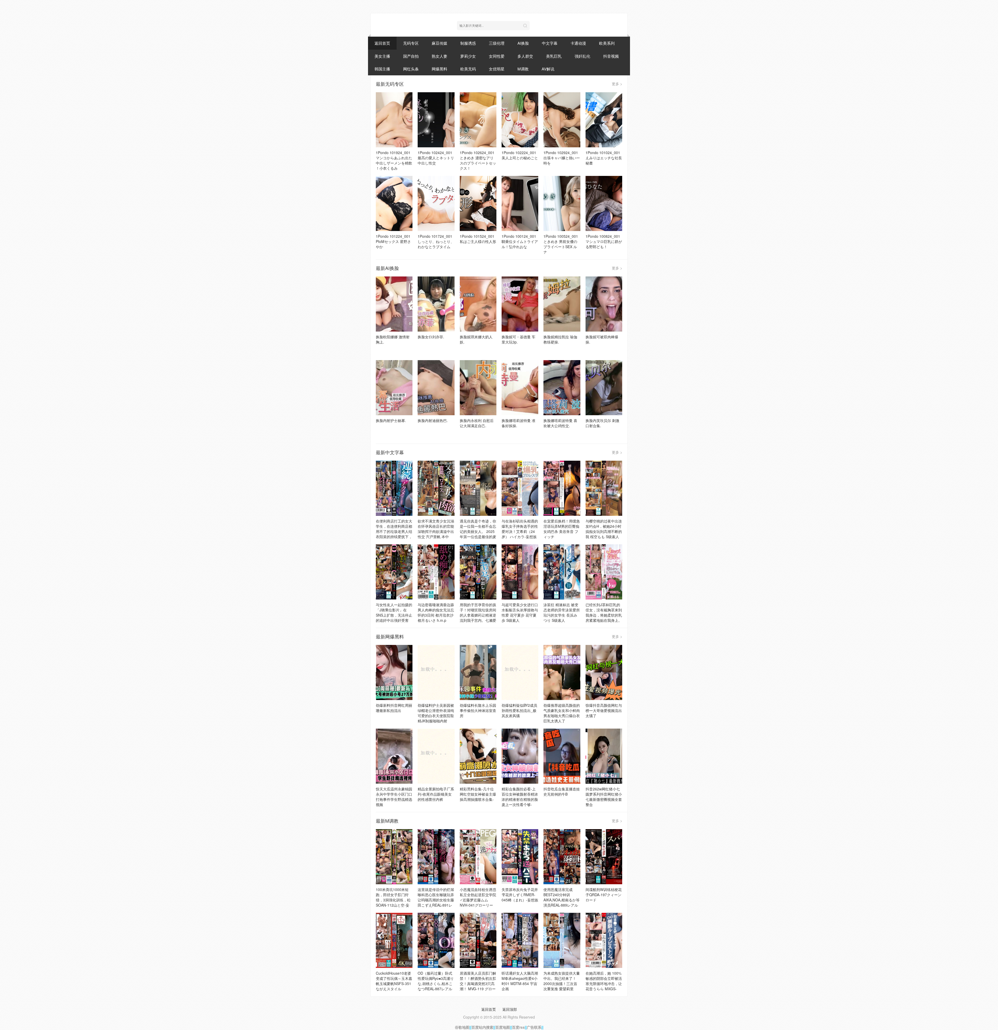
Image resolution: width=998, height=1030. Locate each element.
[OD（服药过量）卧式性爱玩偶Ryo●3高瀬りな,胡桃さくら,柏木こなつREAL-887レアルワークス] (436, 940)
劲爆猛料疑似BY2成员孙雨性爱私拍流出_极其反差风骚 (519, 710)
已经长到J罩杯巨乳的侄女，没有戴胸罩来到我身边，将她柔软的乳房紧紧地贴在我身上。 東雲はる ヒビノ (604, 615)
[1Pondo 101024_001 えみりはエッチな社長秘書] (604, 119)
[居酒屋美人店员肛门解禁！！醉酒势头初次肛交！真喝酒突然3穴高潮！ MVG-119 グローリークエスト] (478, 940)
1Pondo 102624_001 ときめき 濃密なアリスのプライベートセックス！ (478, 160)
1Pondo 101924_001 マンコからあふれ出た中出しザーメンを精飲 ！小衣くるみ (394, 160)
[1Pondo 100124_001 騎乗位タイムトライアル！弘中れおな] (520, 203)
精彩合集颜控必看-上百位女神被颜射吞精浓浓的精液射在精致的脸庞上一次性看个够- (520, 796)
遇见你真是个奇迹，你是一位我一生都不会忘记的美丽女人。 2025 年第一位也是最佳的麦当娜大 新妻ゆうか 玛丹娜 (478, 534)
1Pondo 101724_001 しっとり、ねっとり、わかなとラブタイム (436, 241)
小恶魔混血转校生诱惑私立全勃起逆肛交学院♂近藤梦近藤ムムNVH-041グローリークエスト (478, 900)
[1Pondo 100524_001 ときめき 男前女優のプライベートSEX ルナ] (561, 203)
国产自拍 (411, 56)
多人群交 (525, 56)
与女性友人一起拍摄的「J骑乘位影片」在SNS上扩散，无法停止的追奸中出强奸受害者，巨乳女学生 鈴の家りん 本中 (394, 617)
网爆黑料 (439, 68)
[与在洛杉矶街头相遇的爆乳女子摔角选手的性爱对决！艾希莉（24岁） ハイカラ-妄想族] (520, 488)
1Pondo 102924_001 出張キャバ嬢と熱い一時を (561, 158)
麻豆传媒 (439, 43)
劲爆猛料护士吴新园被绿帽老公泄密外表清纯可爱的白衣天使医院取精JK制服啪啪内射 (436, 713)
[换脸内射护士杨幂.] (394, 387)
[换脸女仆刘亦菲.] (436, 304)
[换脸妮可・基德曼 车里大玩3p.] (520, 304)
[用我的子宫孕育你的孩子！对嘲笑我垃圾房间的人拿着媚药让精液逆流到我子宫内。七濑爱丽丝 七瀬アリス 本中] (478, 571)
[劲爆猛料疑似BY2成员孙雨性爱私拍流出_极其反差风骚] (520, 672)
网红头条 (411, 68)
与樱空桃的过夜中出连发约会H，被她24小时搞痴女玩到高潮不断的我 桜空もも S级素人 (604, 528)
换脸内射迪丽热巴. (433, 420)
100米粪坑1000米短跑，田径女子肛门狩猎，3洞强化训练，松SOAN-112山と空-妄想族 (393, 900)
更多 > (617, 83)
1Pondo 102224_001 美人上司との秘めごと (520, 155)
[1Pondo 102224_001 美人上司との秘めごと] (520, 119)
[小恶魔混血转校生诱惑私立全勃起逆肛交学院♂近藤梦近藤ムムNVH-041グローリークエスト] (478, 856)
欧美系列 (607, 43)
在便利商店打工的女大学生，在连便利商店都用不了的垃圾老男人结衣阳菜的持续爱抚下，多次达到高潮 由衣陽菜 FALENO (394, 534)
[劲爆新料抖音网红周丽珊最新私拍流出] (394, 672)
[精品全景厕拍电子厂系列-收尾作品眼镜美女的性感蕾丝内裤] (436, 756)
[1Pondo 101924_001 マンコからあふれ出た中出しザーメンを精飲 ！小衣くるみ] (394, 119)
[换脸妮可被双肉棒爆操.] (604, 304)
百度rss (518, 1027)
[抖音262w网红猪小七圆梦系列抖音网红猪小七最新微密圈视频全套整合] (604, 756)
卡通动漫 (578, 43)
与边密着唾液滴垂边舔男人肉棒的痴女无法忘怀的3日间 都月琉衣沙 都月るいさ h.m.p (436, 612)
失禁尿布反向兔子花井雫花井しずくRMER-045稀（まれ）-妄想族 (520, 894)
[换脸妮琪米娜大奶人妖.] (478, 304)
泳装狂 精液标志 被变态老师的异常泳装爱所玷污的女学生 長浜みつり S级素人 (561, 612)
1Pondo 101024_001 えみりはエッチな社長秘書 (604, 158)
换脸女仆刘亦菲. (431, 336)
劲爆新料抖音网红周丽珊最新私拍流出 (394, 708)
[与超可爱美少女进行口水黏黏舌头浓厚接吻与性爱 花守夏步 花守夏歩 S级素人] (520, 571)
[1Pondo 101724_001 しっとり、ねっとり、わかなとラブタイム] (436, 203)
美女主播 (382, 56)
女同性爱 (496, 56)
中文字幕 (549, 43)
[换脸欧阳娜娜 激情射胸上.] (394, 304)
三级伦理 (496, 43)
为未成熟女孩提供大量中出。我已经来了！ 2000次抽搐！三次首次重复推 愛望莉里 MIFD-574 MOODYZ (561, 983)
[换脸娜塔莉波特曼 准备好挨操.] (520, 387)
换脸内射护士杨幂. (391, 420)
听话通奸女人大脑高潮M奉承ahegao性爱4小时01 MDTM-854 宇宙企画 (520, 980)
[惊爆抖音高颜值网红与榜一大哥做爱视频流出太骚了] (604, 672)
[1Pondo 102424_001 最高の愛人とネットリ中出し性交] (436, 119)
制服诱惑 (468, 43)
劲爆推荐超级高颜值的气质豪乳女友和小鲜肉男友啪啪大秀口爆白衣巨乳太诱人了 (561, 713)
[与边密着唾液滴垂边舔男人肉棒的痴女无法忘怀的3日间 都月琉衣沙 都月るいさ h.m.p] (436, 571)
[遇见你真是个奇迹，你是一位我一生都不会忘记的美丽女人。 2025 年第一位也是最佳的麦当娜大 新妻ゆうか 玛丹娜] (478, 488)
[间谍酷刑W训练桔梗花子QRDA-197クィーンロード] (604, 856)
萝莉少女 (468, 56)
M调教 (523, 68)
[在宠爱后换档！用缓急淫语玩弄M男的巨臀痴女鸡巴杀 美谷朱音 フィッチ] (561, 488)
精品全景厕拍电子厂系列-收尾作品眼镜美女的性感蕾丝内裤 (436, 794)
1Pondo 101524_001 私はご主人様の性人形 (478, 239)
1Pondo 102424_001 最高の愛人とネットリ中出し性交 (436, 158)
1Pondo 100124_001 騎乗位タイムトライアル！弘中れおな (520, 241)
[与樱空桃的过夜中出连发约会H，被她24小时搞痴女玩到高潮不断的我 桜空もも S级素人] (604, 488)
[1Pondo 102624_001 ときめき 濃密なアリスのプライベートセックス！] (478, 119)
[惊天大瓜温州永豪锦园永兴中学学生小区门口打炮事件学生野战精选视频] (394, 756)
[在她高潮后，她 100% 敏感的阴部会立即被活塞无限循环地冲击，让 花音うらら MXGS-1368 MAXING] (604, 940)
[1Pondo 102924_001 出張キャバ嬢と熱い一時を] (561, 119)
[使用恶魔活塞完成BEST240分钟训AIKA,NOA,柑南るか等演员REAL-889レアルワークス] (561, 856)
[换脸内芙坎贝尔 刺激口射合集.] (604, 387)
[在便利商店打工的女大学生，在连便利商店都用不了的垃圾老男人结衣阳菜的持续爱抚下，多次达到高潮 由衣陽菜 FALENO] (394, 488)
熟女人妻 (439, 56)
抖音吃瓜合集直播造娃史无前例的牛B (561, 791)
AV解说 (548, 68)
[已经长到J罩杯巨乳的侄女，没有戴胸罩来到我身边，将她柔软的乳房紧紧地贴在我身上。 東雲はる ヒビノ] (604, 571)
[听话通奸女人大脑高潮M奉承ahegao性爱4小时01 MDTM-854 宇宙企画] (520, 940)
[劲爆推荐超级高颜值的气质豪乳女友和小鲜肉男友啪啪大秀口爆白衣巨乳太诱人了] (561, 672)
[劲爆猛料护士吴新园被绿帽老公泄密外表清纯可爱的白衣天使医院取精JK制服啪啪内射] (436, 672)
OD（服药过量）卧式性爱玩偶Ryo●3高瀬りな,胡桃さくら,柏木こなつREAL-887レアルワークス (436, 983)
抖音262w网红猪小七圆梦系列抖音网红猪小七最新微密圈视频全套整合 (604, 796)
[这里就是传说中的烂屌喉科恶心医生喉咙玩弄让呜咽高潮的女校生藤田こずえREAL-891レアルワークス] (436, 856)
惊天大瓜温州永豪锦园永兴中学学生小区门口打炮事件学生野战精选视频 (394, 796)
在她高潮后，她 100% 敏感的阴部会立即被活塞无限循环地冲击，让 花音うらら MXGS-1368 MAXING (604, 983)
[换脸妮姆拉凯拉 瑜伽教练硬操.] (561, 304)
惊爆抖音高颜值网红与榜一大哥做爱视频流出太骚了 (604, 710)
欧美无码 (468, 68)
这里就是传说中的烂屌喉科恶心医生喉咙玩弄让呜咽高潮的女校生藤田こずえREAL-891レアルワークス (436, 900)
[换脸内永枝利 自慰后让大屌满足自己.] (478, 387)
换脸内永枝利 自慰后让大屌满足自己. (477, 423)
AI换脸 (523, 43)
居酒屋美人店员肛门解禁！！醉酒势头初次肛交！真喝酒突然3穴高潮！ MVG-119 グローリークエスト (478, 983)
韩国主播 (382, 68)
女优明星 (496, 68)
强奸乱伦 (582, 56)
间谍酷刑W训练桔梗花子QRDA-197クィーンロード (604, 894)
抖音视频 (611, 56)
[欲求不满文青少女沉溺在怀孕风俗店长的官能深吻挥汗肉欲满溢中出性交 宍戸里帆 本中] (436, 488)
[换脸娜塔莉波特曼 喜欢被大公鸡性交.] (561, 387)
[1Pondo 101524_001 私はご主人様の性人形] (478, 203)
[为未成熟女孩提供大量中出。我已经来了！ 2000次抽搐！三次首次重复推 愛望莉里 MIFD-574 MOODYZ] (561, 940)
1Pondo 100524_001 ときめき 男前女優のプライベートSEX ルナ (560, 244)
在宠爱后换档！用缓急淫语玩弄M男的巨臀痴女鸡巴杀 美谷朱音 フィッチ (561, 528)
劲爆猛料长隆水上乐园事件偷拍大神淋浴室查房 (478, 710)
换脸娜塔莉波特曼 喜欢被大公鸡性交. (560, 423)
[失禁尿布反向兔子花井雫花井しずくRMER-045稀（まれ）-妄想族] (520, 856)
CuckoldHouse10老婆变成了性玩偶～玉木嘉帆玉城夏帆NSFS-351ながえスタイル (394, 980)
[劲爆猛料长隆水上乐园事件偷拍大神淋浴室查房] (478, 672)
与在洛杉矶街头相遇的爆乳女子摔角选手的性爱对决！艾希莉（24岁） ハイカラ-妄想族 (520, 528)
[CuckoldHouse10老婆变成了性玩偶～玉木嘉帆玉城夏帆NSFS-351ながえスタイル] (394, 940)
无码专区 (411, 43)
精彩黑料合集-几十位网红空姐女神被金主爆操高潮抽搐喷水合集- (478, 794)
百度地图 (502, 1027)
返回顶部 (509, 1009)
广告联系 (534, 1027)
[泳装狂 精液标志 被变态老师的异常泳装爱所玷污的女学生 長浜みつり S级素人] (561, 571)
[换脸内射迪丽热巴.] (436, 387)
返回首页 (382, 43)
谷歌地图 (462, 1027)
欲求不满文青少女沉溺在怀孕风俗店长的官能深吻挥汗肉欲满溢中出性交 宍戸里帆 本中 (436, 528)
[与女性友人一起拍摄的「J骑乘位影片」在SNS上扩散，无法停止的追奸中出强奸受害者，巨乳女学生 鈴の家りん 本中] (394, 571)
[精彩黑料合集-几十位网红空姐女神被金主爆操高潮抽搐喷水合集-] (478, 756)
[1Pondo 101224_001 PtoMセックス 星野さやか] (394, 203)
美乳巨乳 (554, 56)
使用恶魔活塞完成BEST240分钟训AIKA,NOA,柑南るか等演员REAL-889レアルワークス (561, 900)
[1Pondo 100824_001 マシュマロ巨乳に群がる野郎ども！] (604, 203)
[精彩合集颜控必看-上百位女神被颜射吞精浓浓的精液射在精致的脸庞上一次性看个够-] (520, 756)
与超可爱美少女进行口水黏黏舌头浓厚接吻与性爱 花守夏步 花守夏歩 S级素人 (520, 612)
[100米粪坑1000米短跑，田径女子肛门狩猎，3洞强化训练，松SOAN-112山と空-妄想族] (394, 856)
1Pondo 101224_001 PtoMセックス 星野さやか (393, 241)
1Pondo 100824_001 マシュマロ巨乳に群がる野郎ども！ (604, 241)
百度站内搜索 (482, 1027)
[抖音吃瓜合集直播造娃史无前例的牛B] (561, 756)
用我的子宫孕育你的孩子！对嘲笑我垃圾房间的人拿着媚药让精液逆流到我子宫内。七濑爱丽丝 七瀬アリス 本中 (478, 615)
